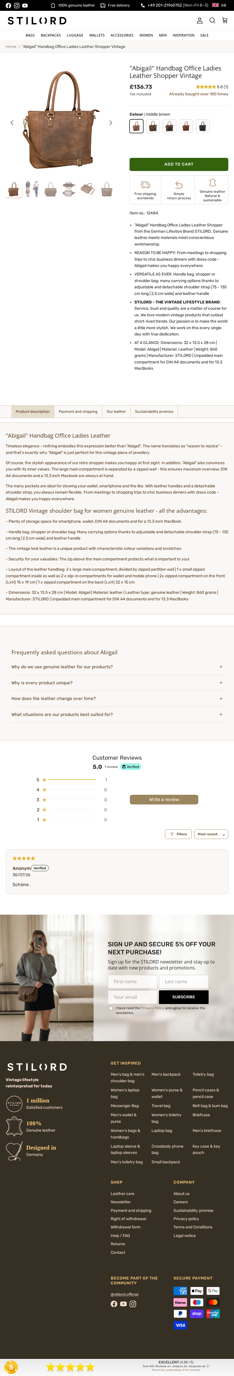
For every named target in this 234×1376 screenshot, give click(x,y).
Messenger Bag (125, 1105)
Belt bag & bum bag (210, 1105)
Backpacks (51, 35)
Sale (204, 35)
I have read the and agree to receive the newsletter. (160, 1010)
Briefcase (201, 1115)
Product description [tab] (33, 411)
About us (181, 1193)
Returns (118, 1244)
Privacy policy (186, 1218)
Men (163, 35)
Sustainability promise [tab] (154, 411)
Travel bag (161, 1105)
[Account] (198, 20)
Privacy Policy (152, 1008)
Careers (181, 1202)
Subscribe (183, 997)
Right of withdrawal (128, 1218)
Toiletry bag (203, 1074)
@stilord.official (124, 1294)
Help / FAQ (120, 1235)
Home (11, 46)
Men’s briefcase (207, 1130)
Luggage (75, 35)
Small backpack (166, 1162)
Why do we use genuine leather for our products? (62, 666)
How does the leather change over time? (53, 698)
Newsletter (121, 1202)
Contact (118, 1252)
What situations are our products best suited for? (62, 714)
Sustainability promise (193, 1210)
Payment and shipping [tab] (78, 411)
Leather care (122, 1193)
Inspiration (183, 35)
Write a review (164, 799)
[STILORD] (37, 21)
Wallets (97, 35)
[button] (206, 87)
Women (146, 35)
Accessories (122, 35)
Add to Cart (178, 164)
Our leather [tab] (116, 411)
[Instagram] (16, 5)
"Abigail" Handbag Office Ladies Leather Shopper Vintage (73, 46)
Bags (30, 35)
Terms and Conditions (193, 1227)
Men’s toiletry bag (127, 1162)
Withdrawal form (125, 1227)
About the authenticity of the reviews (176, 1369)
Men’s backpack (166, 1074)
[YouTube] (25, 5)
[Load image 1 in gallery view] (61, 120)
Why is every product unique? (41, 682)
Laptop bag (162, 1130)
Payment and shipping (131, 1210)
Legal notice (185, 1235)
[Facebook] (8, 5)
